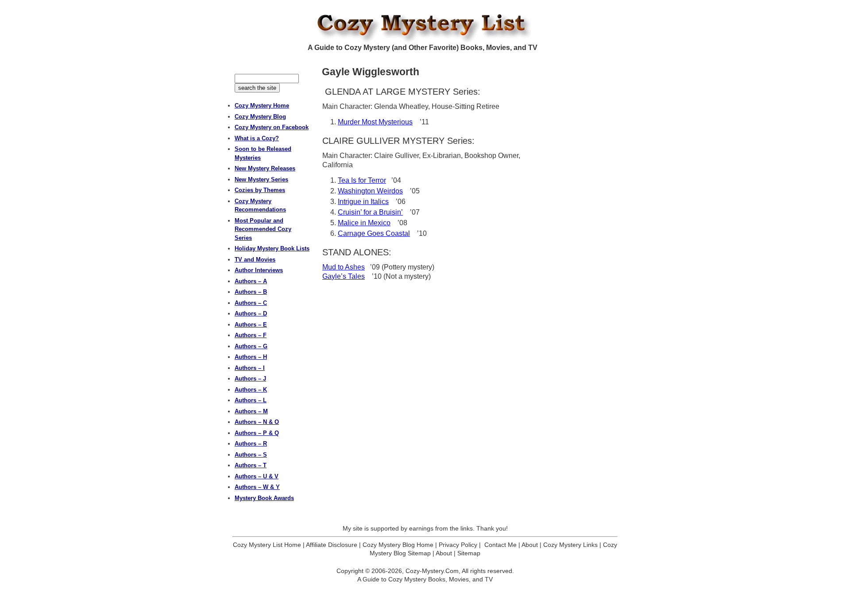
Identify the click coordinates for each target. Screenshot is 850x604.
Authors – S (251, 454)
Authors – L (251, 400)
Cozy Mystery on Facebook (272, 127)
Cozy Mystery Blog (260, 116)
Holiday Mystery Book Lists (272, 248)
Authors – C (251, 303)
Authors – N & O (257, 422)
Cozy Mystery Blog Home (398, 544)
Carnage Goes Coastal (374, 233)
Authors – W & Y (257, 487)
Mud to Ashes (343, 267)
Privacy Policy (458, 544)
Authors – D (251, 313)
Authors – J (250, 378)
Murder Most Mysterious (375, 122)
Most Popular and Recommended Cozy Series (263, 229)
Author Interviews (259, 270)
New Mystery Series (261, 179)
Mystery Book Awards (264, 498)
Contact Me (500, 544)
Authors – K (251, 389)
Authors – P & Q (257, 433)
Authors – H (251, 357)
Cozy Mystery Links (570, 544)
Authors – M (251, 411)
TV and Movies (255, 259)
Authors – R (251, 443)
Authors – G (251, 346)
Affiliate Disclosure (331, 544)
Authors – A (251, 281)
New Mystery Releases (265, 168)
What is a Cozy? (257, 138)
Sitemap (468, 553)
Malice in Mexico (364, 223)
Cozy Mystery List (425, 25)
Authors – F (251, 335)
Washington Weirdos (370, 191)
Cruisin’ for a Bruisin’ (370, 212)
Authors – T (251, 465)
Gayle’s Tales (343, 276)
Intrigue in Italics (363, 201)
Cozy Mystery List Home (267, 544)
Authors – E (251, 324)
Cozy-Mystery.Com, (433, 570)
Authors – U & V (256, 476)
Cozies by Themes (260, 190)
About (530, 544)
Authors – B (251, 292)
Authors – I (250, 368)
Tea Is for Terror (362, 180)
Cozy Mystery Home (262, 105)
